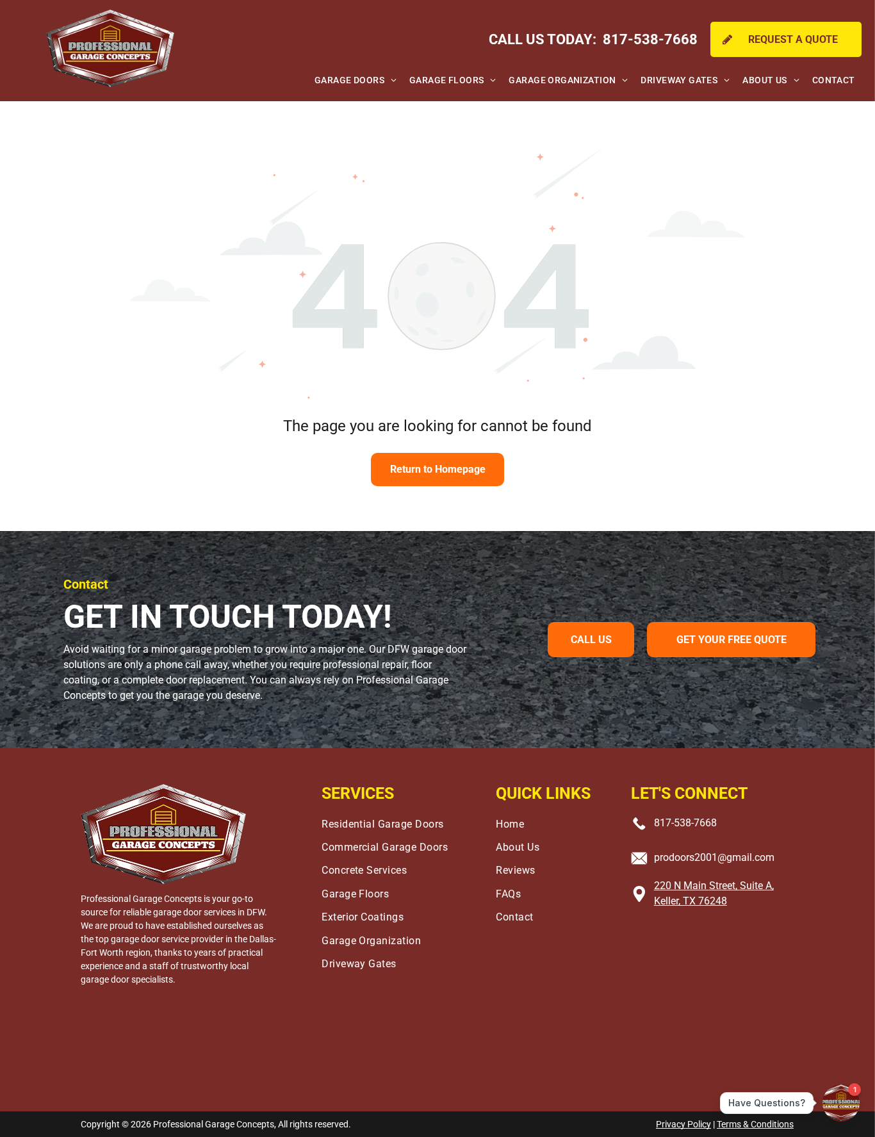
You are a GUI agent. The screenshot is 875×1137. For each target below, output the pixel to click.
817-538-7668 (685, 823)
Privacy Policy (683, 1124)
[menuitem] (355, 80)
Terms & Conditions (755, 1124)
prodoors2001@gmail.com (714, 857)
